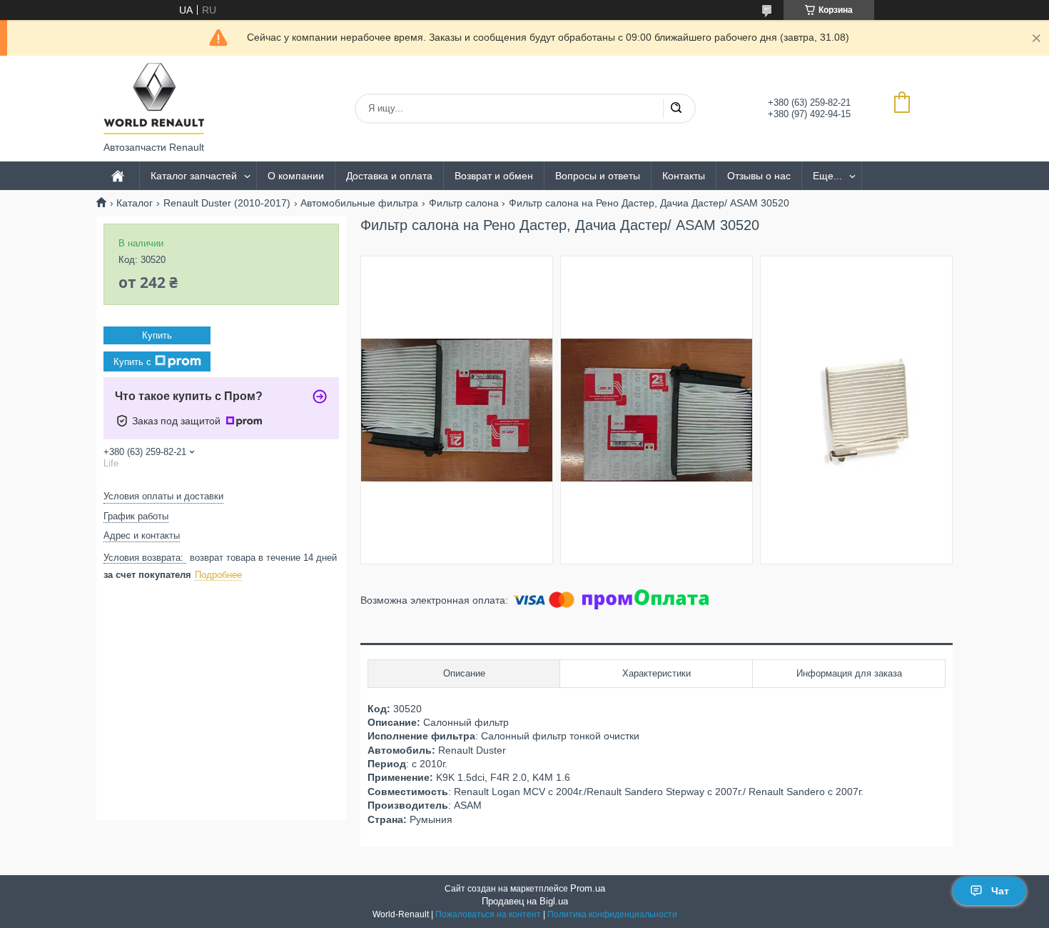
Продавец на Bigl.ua (525, 901)
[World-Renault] (153, 98)
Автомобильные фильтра (359, 203)
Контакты (683, 175)
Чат (1000, 891)
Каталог (134, 203)
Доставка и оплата (389, 175)
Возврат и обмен (494, 175)
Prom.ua (587, 888)
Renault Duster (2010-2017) (226, 203)
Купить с (132, 361)
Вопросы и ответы (597, 175)
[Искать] (676, 109)
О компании (296, 175)
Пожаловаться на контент (488, 914)
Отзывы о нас (759, 175)
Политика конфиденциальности (612, 914)
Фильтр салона (464, 203)
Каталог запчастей (194, 175)
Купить (157, 335)
